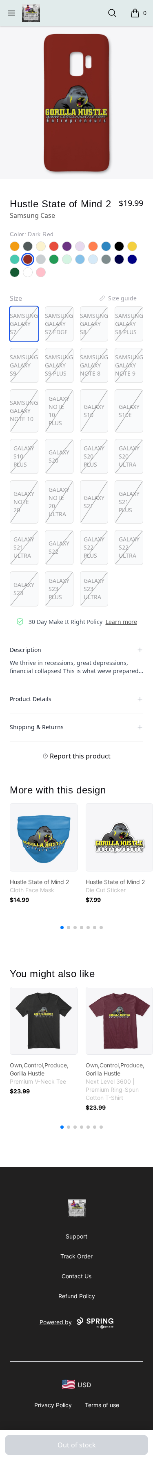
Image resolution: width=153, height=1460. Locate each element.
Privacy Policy (53, 1404)
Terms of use (102, 1404)
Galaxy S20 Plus (94, 456)
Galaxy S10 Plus (23, 456)
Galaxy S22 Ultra (129, 547)
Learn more (121, 622)
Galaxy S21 (94, 502)
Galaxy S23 (23, 589)
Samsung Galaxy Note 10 (24, 411)
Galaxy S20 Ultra (129, 456)
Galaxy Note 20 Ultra (59, 502)
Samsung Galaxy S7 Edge (59, 324)
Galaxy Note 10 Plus (59, 411)
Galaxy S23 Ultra (94, 589)
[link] (43, 837)
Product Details (30, 699)
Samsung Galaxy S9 (24, 365)
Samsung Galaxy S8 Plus (129, 324)
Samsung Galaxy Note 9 (129, 365)
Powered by (56, 1322)
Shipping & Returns (37, 727)
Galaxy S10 (94, 411)
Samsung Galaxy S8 (94, 324)
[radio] (24, 323)
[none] (117, 298)
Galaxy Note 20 (23, 502)
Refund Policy (76, 1296)
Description (25, 650)
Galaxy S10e (129, 411)
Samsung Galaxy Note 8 (94, 365)
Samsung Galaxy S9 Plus (59, 365)
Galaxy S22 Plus (94, 547)
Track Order (76, 1256)
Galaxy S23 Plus (59, 589)
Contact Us (76, 1276)
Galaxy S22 (59, 547)
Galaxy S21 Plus (129, 502)
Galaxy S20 (59, 456)
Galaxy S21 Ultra (23, 547)
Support (76, 1236)
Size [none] (16, 298)
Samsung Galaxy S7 (24, 324)
